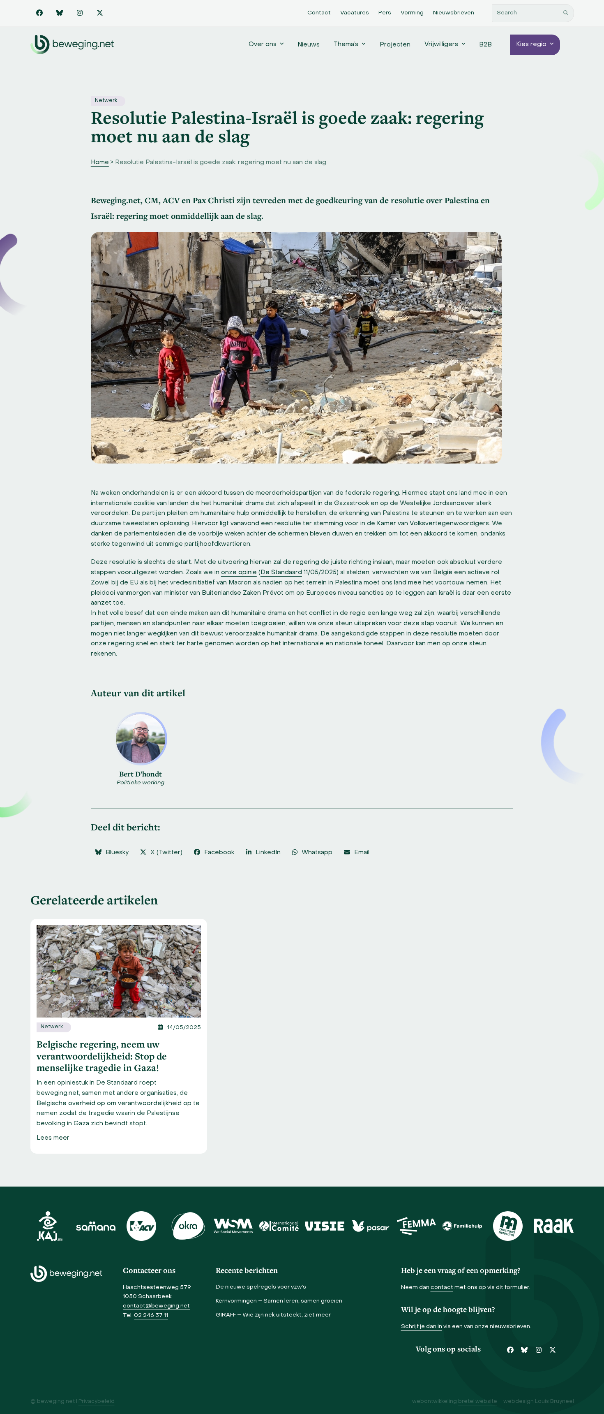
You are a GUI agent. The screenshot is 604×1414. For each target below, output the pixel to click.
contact (442, 1287)
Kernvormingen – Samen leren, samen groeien (279, 1301)
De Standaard (281, 572)
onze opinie (239, 572)
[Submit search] (565, 13)
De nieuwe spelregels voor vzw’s (261, 1287)
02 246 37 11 (151, 1315)
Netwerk (106, 100)
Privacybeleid (96, 1401)
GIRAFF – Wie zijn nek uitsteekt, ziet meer (273, 1315)
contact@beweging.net (156, 1306)
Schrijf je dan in (421, 1326)
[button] (112, 853)
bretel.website (477, 1401)
